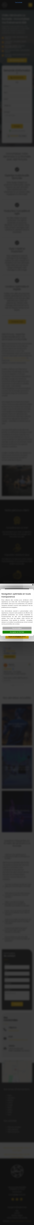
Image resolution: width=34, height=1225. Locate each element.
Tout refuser (18, 2)
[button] (17, 636)
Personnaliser (17, 628)
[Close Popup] (33, 585)
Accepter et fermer (17, 632)
